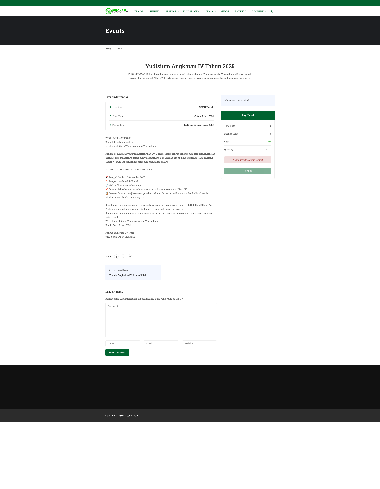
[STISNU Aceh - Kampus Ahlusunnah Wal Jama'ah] (116, 11)
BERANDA (138, 11)
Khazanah (258, 11)
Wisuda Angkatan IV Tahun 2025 (127, 275)
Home (108, 48)
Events (119, 48)
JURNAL (210, 11)
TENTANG (154, 11)
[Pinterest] (130, 256)
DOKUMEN (240, 11)
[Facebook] (116, 256)
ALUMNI (225, 11)
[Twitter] (123, 256)
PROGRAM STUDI (191, 11)
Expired (248, 171)
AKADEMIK (171, 11)
